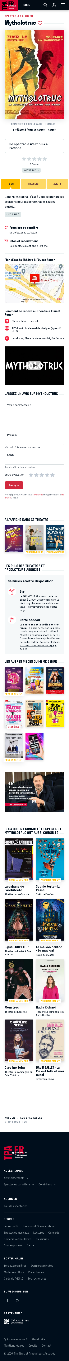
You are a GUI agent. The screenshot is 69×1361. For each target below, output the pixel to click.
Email (10, 455)
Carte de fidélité (13, 1279)
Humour (50, 124)
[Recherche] (45, 5)
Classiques (42, 1239)
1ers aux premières (15, 1266)
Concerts (53, 1233)
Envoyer (14, 485)
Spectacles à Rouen (19, 16)
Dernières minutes (42, 1266)
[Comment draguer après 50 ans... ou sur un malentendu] (14, 538)
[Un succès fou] (34, 713)
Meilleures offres (14, 1272)
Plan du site (38, 1339)
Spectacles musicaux (16, 1233)
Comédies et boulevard (26, 124)
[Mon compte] (54, 5)
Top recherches (37, 1279)
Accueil (10, 1117)
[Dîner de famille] (55, 713)
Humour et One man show (38, 1226)
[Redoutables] (55, 680)
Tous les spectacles (15, 1206)
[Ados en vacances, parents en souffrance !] (34, 680)
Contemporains (13, 1245)
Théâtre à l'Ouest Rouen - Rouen (34, 130)
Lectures (38, 1233)
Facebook (7, 1299)
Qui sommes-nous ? (15, 1339)
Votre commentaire (19, 405)
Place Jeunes (36, 1272)
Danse (30, 1245)
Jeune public (11, 1226)
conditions (37, 494)
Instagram (17, 1299)
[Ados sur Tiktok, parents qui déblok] (34, 746)
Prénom (12, 435)
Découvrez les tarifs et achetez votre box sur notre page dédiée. (39, 645)
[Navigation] (63, 5)
